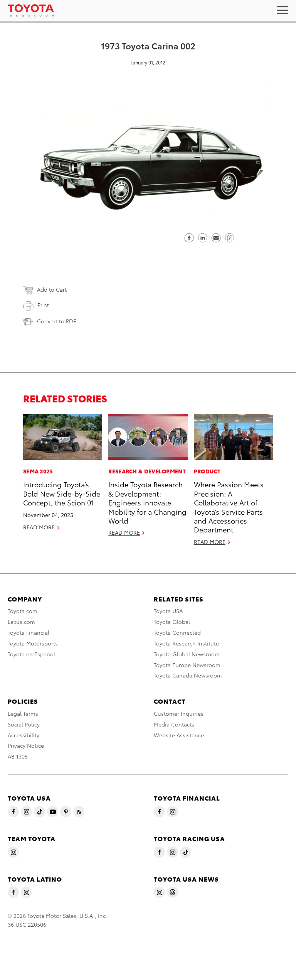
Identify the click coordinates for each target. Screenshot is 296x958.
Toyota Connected (177, 632)
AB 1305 (18, 756)
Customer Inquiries (179, 713)
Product (207, 471)
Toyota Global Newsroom (187, 654)
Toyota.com (22, 611)
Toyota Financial (28, 632)
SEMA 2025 (38, 471)
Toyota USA (168, 611)
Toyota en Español (31, 654)
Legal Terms (23, 713)
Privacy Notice (26, 745)
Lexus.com (21, 621)
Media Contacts (174, 724)
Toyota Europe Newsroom (187, 665)
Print (43, 305)
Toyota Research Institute (186, 643)
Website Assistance (179, 735)
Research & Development (147, 471)
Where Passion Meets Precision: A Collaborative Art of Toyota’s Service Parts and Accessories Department (229, 506)
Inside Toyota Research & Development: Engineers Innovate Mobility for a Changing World (147, 502)
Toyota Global (172, 621)
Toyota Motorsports (33, 643)
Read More (39, 527)
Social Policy (24, 724)
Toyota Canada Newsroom (188, 675)
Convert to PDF (56, 321)
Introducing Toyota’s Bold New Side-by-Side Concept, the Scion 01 (61, 493)
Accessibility (23, 735)
